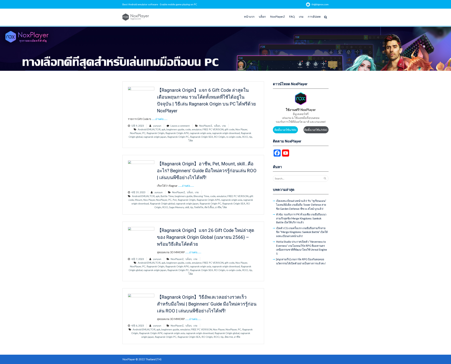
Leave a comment (180, 125)
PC (144, 133)
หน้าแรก (249, 16)
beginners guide (175, 129)
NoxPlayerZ (277, 16)
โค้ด (190, 140)
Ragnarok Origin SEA (201, 136)
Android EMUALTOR (149, 129)
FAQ (292, 16)
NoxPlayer (135, 133)
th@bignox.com (320, 4)
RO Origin (219, 136)
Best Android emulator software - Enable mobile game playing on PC (159, 4)
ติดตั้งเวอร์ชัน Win (285, 129)
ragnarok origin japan (155, 136)
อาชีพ (218, 207)
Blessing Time (201, 196)
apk (163, 129)
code (188, 129)
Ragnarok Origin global (162, 203)
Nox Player (241, 129)
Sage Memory (176, 207)
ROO (245, 136)
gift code (229, 129)
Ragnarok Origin (155, 133)
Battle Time (167, 196)
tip (250, 136)
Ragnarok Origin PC (178, 136)
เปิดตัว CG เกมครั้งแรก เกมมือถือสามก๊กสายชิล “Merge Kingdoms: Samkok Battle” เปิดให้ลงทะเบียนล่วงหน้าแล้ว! (302, 232)
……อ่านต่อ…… (159, 118)
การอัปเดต (314, 16)
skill (187, 207)
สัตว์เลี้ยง (209, 207)
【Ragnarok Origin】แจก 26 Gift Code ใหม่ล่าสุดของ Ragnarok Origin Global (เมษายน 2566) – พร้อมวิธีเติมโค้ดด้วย (205, 237)
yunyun (157, 125)
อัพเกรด (229, 336)
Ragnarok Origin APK (177, 133)
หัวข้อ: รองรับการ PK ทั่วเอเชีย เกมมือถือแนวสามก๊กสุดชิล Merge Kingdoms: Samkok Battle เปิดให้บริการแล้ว (301, 218)
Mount (138, 199)
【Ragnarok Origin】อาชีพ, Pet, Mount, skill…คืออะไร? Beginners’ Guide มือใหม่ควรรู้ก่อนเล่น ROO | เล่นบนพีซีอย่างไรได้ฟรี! (207, 170)
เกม (301, 16)
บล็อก (262, 16)
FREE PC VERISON (213, 129)
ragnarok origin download (226, 133)
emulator (197, 129)
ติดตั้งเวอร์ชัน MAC (316, 129)
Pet (175, 199)
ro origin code (233, 136)
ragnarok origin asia (200, 133)
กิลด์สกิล (198, 207)
